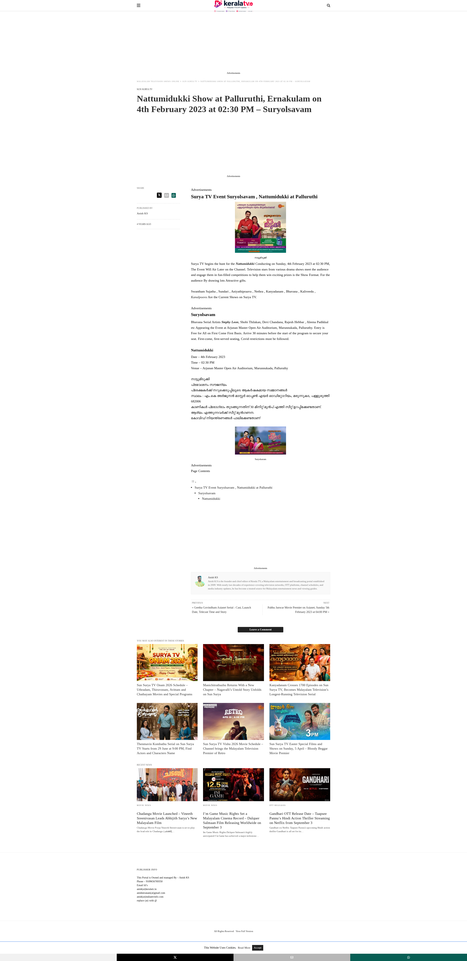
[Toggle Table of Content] (193, 482)
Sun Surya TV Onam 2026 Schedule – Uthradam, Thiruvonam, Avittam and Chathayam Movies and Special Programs (164, 689)
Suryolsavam (206, 493)
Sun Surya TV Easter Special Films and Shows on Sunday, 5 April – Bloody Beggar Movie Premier (298, 748)
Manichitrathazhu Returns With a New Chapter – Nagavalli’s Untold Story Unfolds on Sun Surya (232, 689)
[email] (292, 957)
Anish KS (213, 577)
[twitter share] (159, 195)
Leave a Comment (261, 629)
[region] (233, 42)
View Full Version (244, 931)
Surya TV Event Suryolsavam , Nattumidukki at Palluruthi (233, 487)
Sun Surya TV (189, 81)
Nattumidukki (211, 498)
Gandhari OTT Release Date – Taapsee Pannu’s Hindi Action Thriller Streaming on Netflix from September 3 (299, 818)
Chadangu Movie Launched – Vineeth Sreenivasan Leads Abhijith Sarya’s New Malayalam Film (167, 818)
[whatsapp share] (173, 195)
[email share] (166, 195)
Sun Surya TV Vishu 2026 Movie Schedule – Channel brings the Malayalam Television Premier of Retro (233, 748)
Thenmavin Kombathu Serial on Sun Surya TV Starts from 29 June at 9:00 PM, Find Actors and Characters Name (165, 748)
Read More (244, 947)
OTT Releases (277, 805)
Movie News (144, 805)
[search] (328, 5)
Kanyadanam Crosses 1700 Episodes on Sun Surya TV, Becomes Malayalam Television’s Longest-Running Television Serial (298, 689)
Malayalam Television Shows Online (158, 81)
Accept (257, 947)
